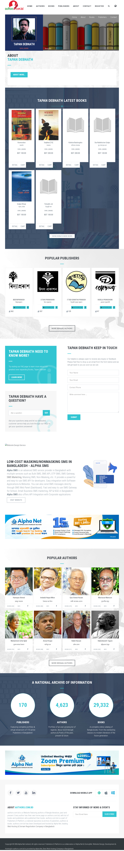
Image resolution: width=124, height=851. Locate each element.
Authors (40, 6)
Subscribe (109, 814)
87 (98, 311)
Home (29, 6)
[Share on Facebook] (27, 307)
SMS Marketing (14, 477)
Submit (74, 417)
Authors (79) (49, 307)
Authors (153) (20, 307)
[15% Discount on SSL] (62, 527)
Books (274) (97, 606)
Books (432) (10, 606)
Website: (48, 48)
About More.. (19, 75)
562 (12, 311)
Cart (23, 165)
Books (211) (68, 649)
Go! (46, 412)
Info (19, 606)
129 (69, 311)
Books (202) (97, 649)
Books (51, 6)
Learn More (16, 377)
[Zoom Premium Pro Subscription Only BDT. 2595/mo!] (62, 762)
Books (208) (39, 649)
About (76, 6)
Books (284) (39, 606)
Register (99, 6)
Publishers (63, 6)
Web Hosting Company (55, 849)
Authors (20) (106, 307)
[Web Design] (62, 445)
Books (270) (68, 606)
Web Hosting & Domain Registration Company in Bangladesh (31, 826)
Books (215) (10, 649)
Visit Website (16, 500)
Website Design (98, 844)
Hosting (8, 849)
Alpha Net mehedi (24, 844)
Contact (87, 6)
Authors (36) (77, 307)
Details (14, 165)
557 (40, 311)
